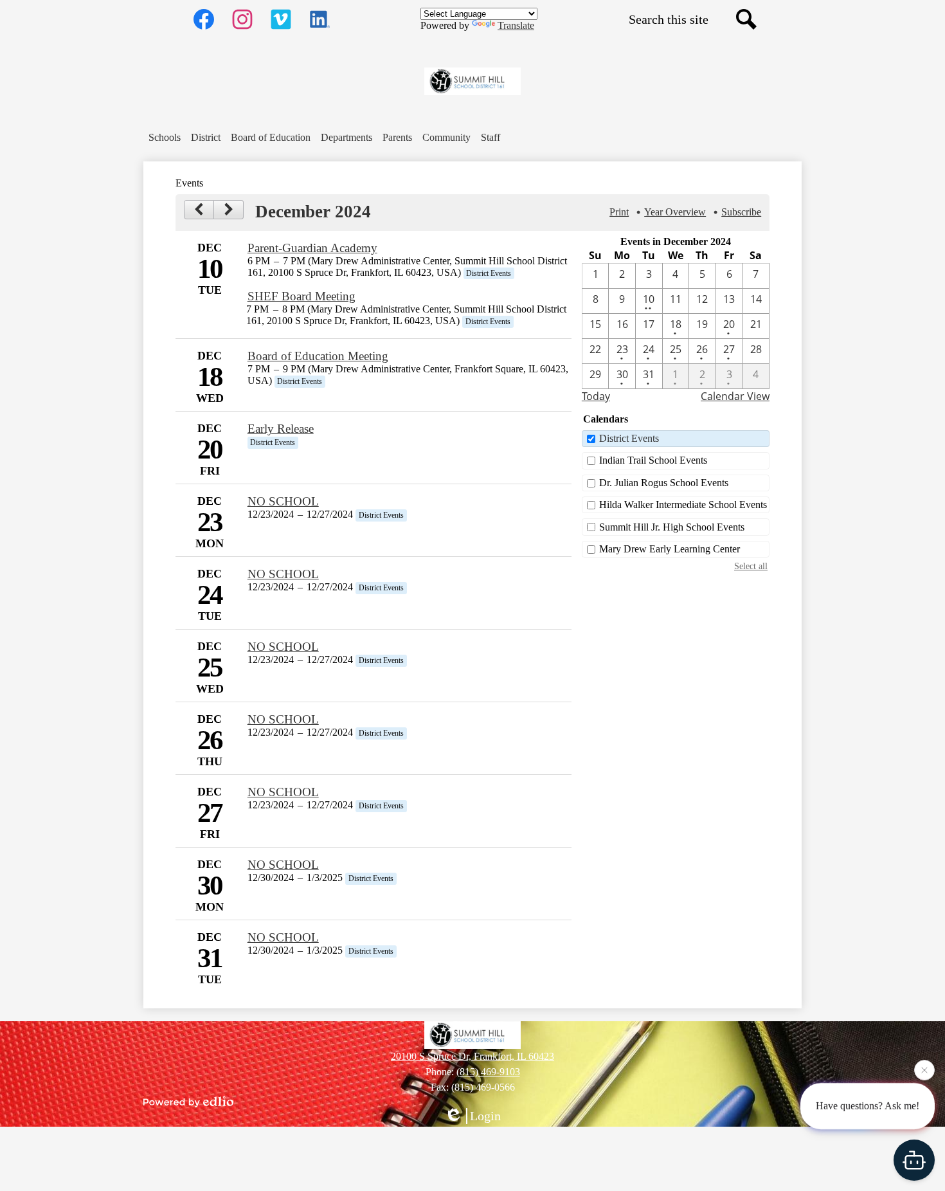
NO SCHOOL (283, 501)
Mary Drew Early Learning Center (669, 548)
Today (596, 396)
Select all (751, 566)
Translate (516, 25)
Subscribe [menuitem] (741, 211)
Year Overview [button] (675, 211)
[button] (164, 138)
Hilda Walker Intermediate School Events (683, 504)
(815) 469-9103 (488, 1071)
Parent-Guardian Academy (312, 248)
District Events (629, 438)
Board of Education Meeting (318, 356)
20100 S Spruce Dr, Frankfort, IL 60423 (472, 1056)
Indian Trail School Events (653, 460)
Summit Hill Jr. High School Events (671, 527)
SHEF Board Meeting (302, 296)
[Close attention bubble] (924, 1071)
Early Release (281, 428)
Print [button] (619, 211)
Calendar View (735, 396)
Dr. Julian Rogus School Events (663, 482)
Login (485, 1116)
